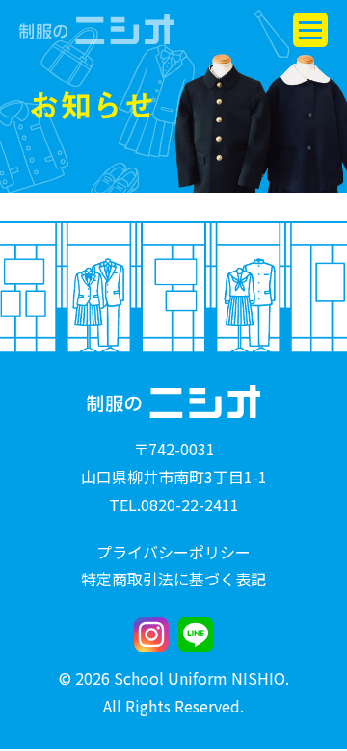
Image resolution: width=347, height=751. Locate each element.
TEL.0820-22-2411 (174, 504)
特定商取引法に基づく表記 (173, 578)
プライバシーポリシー (173, 551)
